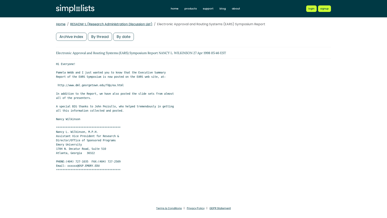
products (190, 8)
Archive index (71, 36)
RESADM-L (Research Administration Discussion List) (111, 24)
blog (223, 8)
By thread (100, 36)
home (174, 8)
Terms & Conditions (169, 208)
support (208, 8)
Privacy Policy (196, 208)
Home (61, 24)
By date (123, 36)
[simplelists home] (75, 9)
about (236, 8)
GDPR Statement (220, 208)
